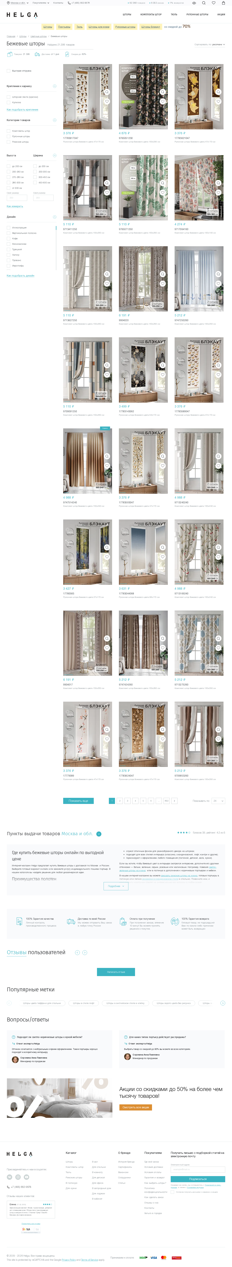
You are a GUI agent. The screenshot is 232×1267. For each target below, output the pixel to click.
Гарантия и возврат (154, 1177)
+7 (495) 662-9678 (21, 1187)
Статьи (121, 1183)
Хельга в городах (153, 1213)
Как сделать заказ (153, 1197)
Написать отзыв (116, 972)
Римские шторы (74, 1177)
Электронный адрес (180, 1165)
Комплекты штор (151, 14)
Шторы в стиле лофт (83, 1003)
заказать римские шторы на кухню (179, 875)
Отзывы (16, 952)
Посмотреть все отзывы (31, 1224)
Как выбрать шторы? (155, 1183)
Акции (221, 14)
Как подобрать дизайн (20, 275)
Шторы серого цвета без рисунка (174, 1003)
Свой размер (13, 193)
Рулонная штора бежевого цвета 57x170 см (83, 597)
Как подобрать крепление (22, 109)
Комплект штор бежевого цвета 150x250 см (83, 233)
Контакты (58, 3)
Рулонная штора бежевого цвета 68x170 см (139, 597)
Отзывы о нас (151, 1202)
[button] (67, 96)
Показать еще (78, 801)
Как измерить (15, 206)
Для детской (98, 1177)
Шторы (127, 14)
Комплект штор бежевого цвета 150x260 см (195, 324)
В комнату (97, 1172)
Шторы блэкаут (150, 26)
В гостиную (71, 1183)
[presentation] (222, 1003)
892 (166, 801)
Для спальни (99, 1167)
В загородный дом (101, 1188)
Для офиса (97, 1183)
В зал (95, 1161)
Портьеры (64, 26)
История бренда (126, 1161)
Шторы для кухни (99, 26)
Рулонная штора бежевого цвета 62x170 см (139, 415)
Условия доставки (153, 1167)
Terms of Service (89, 1260)
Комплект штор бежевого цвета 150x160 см (195, 233)
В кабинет (97, 1198)
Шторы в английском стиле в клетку (125, 1003)
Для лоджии (98, 1193)
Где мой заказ (151, 1161)
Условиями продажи (195, 1187)
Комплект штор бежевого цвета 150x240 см (83, 506)
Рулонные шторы (197, 14)
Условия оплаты (152, 1172)
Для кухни (71, 1188)
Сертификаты (125, 1167)
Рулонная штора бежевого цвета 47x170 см (83, 142)
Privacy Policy (69, 1260)
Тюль (174, 14)
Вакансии (123, 1172)
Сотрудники (124, 1177)
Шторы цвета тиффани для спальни (42, 1003)
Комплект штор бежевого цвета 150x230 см (139, 142)
